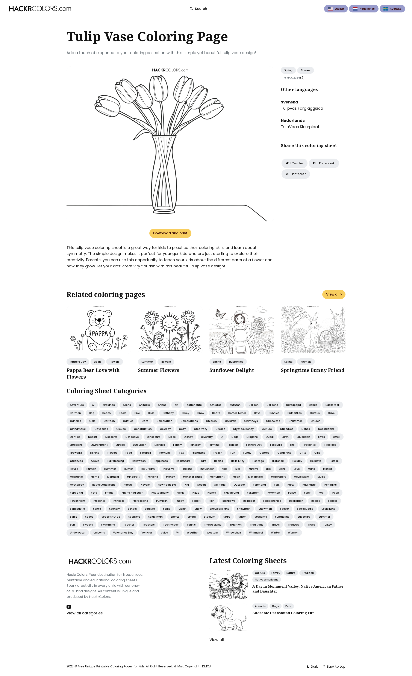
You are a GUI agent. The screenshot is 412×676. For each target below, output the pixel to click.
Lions (282, 469)
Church (315, 421)
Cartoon (109, 421)
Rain (211, 501)
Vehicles (147, 532)
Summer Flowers (158, 370)
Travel (275, 524)
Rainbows (229, 501)
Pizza (195, 492)
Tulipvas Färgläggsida (302, 108)
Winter (275, 532)
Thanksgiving (212, 524)
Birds (151, 413)
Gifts (303, 453)
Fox (181, 453)
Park (276, 485)
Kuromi (253, 469)
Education (303, 437)
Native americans (103, 485)
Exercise (159, 445)
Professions (140, 501)
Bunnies (274, 413)
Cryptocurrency (243, 429)
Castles (128, 421)
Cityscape (101, 429)
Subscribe (304, 516)
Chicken (211, 421)
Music (321, 477)
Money (170, 477)
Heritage (258, 461)
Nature (128, 485)
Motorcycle (255, 477)
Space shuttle (110, 516)
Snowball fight (219, 509)
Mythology (77, 485)
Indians (187, 469)
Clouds (121, 429)
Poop (335, 492)
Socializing (328, 509)
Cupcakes (286, 429)
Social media (305, 509)
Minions (153, 477)
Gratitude (76, 461)
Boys (257, 413)
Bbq (91, 413)
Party (291, 485)
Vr (177, 532)
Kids (224, 469)
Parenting (259, 485)
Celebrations (189, 421)
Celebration (164, 421)
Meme (95, 477)
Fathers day (78, 362)
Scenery (114, 509)
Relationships (272, 501)
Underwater (77, 532)
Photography (160, 492)
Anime (162, 405)
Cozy (182, 429)
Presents (99, 501)
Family (177, 445)
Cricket (220, 429)
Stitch (242, 516)
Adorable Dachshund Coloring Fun (283, 613)
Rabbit (196, 501)
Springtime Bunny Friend (312, 370)
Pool (321, 492)
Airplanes (109, 405)
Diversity (207, 437)
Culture (267, 429)
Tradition (236, 524)
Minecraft (133, 477)
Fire (292, 445)
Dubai (270, 437)
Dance (305, 429)
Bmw (200, 413)
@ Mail (178, 666)
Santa (97, 509)
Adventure (77, 405)
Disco (172, 437)
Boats (216, 413)
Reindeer (249, 501)
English (339, 9)
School (132, 509)
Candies (75, 421)
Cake (331, 413)
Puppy (180, 501)
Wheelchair (233, 532)
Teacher (128, 524)
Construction (143, 429)
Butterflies (236, 362)
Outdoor (239, 485)
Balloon (254, 405)
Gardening (284, 453)
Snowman (243, 509)
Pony (307, 492)
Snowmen (265, 509)
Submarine (282, 516)
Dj (222, 437)
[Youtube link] (69, 607)
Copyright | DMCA (198, 666)
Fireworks (76, 453)
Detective (132, 437)
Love (297, 469)
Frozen (218, 453)
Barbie (313, 405)
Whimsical (256, 532)
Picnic (180, 492)
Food (129, 453)
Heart (202, 461)
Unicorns (99, 532)
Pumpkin (162, 501)
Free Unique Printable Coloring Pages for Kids (111, 666)
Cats (145, 421)
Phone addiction (132, 492)
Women (293, 532)
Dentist (75, 437)
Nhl (187, 485)
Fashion (233, 445)
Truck (311, 524)
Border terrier (237, 413)
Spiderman (155, 516)
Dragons (252, 437)
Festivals (276, 445)
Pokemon (253, 492)
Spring (288, 70)
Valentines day (123, 532)
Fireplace (330, 445)
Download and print (170, 233)
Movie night (301, 477)
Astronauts (194, 405)
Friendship (198, 453)
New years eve (167, 485)
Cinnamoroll (78, 429)
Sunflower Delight (231, 370)
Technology (171, 524)
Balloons (272, 405)
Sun (72, 524)
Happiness (161, 461)
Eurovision (139, 445)
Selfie (166, 509)
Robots (333, 501)
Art (177, 405)
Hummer (110, 469)
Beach (106, 413)
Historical (278, 461)
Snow (198, 509)
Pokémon (274, 492)
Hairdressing (116, 461)
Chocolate (273, 421)
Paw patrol (309, 485)
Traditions (256, 524)
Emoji (336, 437)
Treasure (294, 524)
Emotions (76, 445)
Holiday (297, 461)
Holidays (315, 461)
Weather (192, 532)
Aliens (127, 405)
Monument (217, 477)
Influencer (207, 469)
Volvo (164, 532)
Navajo (145, 485)
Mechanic (76, 477)
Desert (92, 437)
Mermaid (113, 477)
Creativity (200, 429)
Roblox (315, 501)
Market (327, 469)
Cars (92, 421)
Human (91, 469)
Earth (285, 437)
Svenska (395, 9)
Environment (99, 445)
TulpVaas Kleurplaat (300, 126)
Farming (214, 445)
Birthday (168, 413)
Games (264, 453)
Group (95, 461)
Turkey (327, 524)
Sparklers (134, 516)
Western (212, 532)
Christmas (295, 421)
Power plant (77, 501)
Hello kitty (237, 461)
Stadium (209, 516)
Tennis (191, 524)
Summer (147, 362)
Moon (236, 477)
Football (145, 453)
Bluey (185, 413)
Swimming (108, 524)
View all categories (85, 613)
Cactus (315, 413)
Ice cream (148, 469)
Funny (247, 453)
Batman (75, 413)
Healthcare (183, 461)
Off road (220, 485)
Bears (97, 362)
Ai (93, 405)
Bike (137, 413)
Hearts (218, 461)
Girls (317, 453)
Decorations (326, 429)
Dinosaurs (153, 437)
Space (89, 516)
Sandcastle (77, 509)
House (74, 469)
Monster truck (192, 477)
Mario (311, 469)
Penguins (330, 485)
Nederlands (367, 9)
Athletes (215, 405)
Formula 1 (165, 453)
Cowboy (165, 429)
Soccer (284, 509)
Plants (212, 492)
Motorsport (278, 477)
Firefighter (309, 445)
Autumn (235, 405)
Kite (238, 469)
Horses (334, 461)
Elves (321, 437)
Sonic (73, 516)
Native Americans (266, 579)
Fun (232, 453)
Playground (231, 492)
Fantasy (195, 445)
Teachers (148, 524)
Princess (119, 501)
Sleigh (182, 509)
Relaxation (296, 501)
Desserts (111, 437)
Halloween (139, 461)
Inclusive (168, 469)
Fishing (94, 453)
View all (332, 294)
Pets (94, 492)
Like (268, 469)
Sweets (88, 524)
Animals (306, 362)
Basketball (332, 405)
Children (230, 421)
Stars (226, 516)
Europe (120, 445)
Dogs (235, 437)
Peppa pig (76, 492)
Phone (109, 492)
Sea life (150, 509)
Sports (175, 516)
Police (292, 492)
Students (260, 516)
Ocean (201, 485)
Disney (188, 437)
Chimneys (251, 421)
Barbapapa (293, 405)
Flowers (306, 70)
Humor (128, 469)
